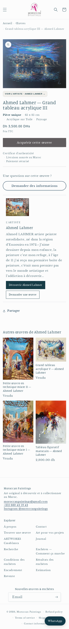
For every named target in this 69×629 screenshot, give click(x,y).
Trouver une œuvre (17, 532)
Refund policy (53, 611)
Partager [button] (13, 310)
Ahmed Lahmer (19, 227)
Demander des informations (35, 186)
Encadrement (13, 570)
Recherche (11, 549)
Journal (41, 538)
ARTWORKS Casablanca (12, 541)
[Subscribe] (56, 597)
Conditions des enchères (14, 562)
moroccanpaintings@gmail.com (26, 501)
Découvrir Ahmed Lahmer (25, 284)
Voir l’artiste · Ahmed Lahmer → (25, 94)
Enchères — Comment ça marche (50, 551)
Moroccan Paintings (29, 611)
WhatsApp (55, 621)
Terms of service (25, 617)
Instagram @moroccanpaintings (26, 508)
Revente (9, 576)
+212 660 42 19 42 (16, 505)
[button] (5, 9)
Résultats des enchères (45, 562)
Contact (41, 526)
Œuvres (20, 23)
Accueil (7, 23)
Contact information (36, 623)
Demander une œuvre (23, 294)
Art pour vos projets (50, 532)
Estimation (43, 570)
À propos (10, 526)
